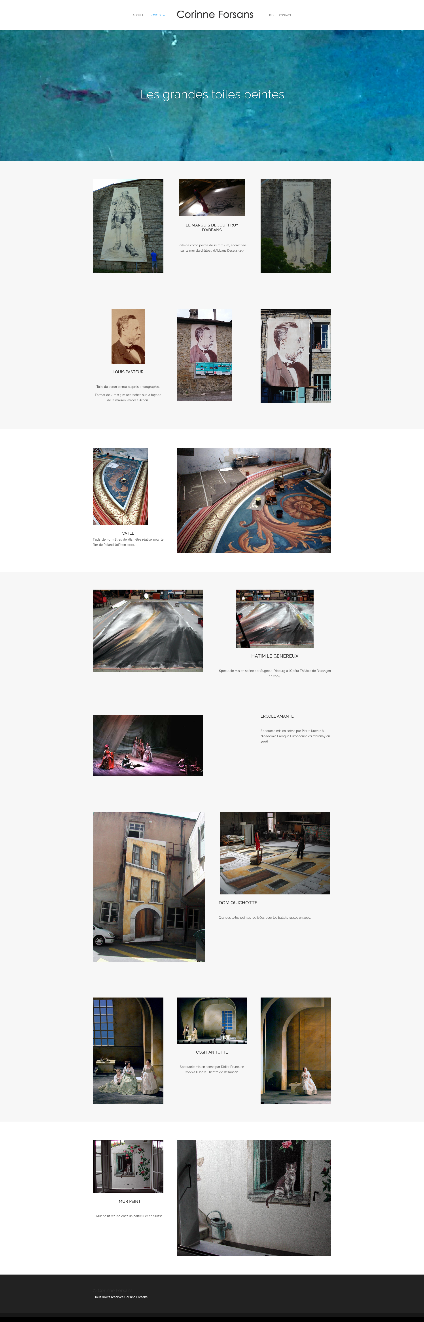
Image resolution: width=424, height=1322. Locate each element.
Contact (285, 15)
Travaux (155, 15)
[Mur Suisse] (128, 1192)
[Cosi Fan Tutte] (296, 1102)
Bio (271, 15)
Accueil (138, 15)
